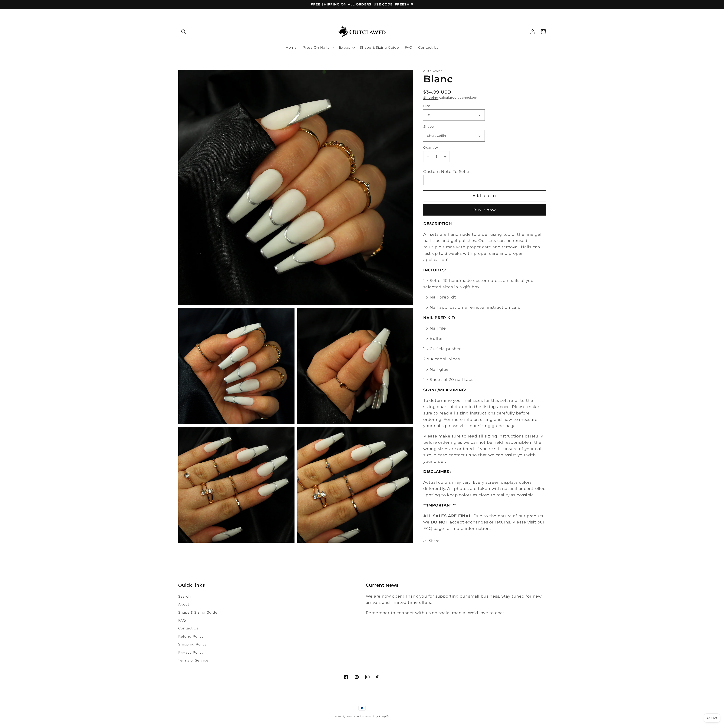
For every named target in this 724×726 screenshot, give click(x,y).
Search (184, 596)
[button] (183, 31)
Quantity (430, 147)
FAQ (182, 620)
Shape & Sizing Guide (197, 612)
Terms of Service (193, 660)
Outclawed (353, 716)
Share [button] (434, 541)
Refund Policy (191, 636)
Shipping (430, 97)
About (183, 604)
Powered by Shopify (375, 716)
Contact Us (188, 628)
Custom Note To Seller (447, 171)
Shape (428, 126)
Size (426, 105)
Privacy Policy (191, 652)
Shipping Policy (192, 644)
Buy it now (484, 210)
